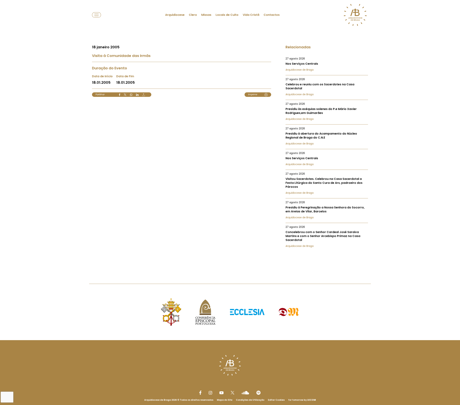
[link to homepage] (355, 14)
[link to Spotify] (258, 392)
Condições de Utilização (250, 399)
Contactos (272, 15)
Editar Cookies (276, 400)
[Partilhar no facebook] (119, 94)
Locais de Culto (227, 15)
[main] (230, 134)
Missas (206, 15)
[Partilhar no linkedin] (137, 94)
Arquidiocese (175, 15)
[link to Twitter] (232, 392)
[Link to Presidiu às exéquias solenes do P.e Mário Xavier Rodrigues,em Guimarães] (327, 111)
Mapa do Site (224, 399)
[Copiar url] (143, 94)
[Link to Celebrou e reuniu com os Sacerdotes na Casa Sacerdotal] (327, 86)
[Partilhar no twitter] (125, 94)
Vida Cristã (251, 15)
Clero (193, 15)
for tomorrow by (302, 399)
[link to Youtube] (221, 392)
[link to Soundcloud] (245, 392)
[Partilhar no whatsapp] (131, 94)
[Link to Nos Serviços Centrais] (327, 64)
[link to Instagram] (210, 393)
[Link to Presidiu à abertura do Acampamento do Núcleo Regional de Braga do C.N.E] (327, 136)
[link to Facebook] (200, 393)
